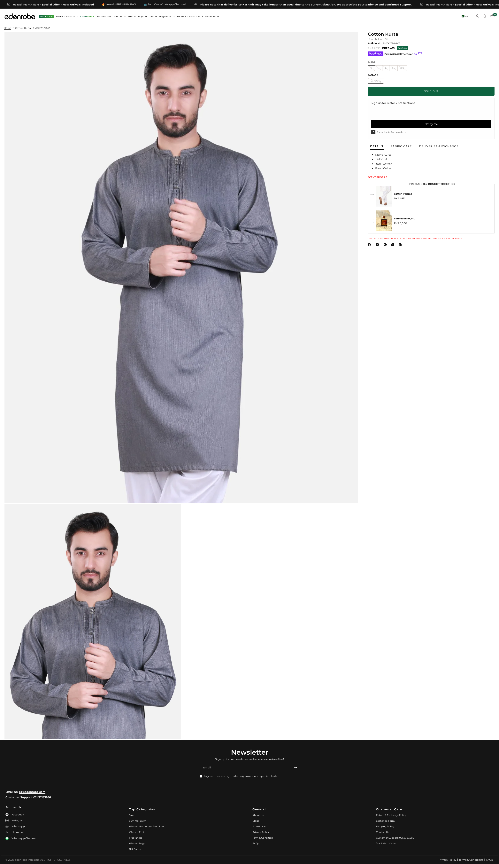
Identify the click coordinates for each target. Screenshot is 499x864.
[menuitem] (46, 16)
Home (7, 28)
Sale (131, 815)
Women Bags (137, 843)
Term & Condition (262, 837)
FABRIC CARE (401, 146)
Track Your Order (386, 843)
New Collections (65, 16)
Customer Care (389, 809)
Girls (151, 16)
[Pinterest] (386, 244)
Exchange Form (385, 820)
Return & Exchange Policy (391, 815)
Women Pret (104, 16)
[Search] (484, 16)
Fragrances (165, 16)
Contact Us (382, 832)
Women (118, 16)
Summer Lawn (137, 820)
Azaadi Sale (46, 16)
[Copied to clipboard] (401, 244)
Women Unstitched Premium (146, 826)
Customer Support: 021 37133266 (28, 797)
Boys (141, 16)
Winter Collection (186, 16)
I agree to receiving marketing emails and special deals (240, 776)
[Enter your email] (295, 767)
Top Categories (142, 809)
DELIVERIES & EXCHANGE (438, 146)
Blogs (255, 820)
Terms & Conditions (471, 859)
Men (130, 16)
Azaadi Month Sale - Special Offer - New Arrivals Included (401, 4)
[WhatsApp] (393, 244)
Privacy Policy (260, 832)
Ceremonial (87, 16)
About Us (258, 815)
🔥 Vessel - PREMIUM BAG (54, 4)
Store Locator (260, 826)
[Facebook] (370, 244)
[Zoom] (350, 39)
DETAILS (376, 146)
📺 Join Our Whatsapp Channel (100, 4)
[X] (378, 244)
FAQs (255, 843)
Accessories (209, 16)
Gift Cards (135, 849)
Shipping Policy (385, 826)
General (259, 809)
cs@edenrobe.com (32, 792)
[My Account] (477, 16)
